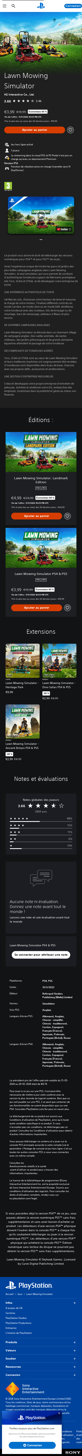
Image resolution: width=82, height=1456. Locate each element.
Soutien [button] (11, 1358)
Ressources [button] (13, 1366)
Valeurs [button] (11, 1350)
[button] (41, 215)
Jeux (20, 1294)
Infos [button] (9, 1302)
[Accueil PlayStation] (41, 6)
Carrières (10, 1313)
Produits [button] (11, 1342)
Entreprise (11, 1328)
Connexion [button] (13, 1375)
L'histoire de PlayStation (19, 1333)
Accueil (10, 1294)
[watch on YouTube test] (64, 229)
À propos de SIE (14, 1308)
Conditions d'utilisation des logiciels (67, 1437)
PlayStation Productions (18, 1323)
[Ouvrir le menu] (4, 6)
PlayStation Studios (16, 1318)
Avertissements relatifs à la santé (28, 1166)
